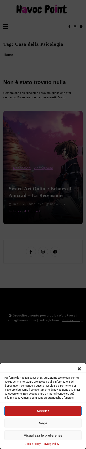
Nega (43, 423)
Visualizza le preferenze (43, 435)
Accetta (43, 411)
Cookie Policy (33, 444)
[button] (79, 368)
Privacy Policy (51, 444)
